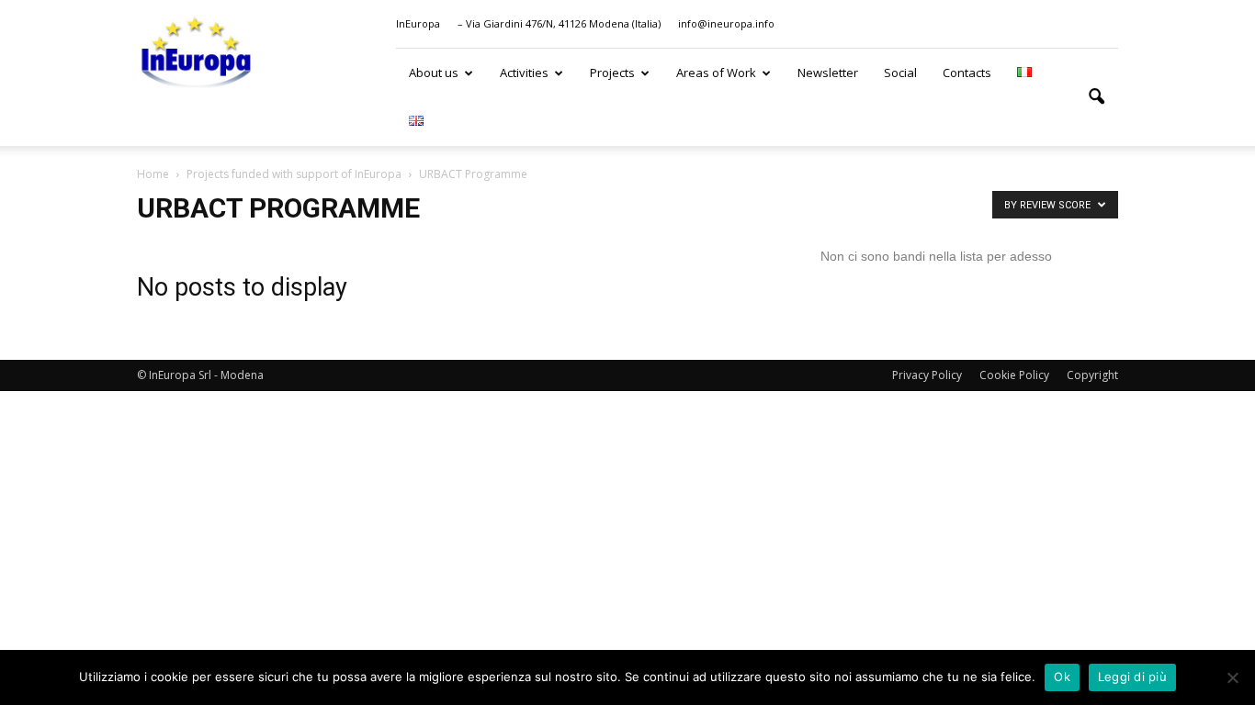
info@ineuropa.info (726, 23)
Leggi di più (1132, 676)
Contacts (967, 72)
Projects (612, 72)
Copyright (1092, 375)
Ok (1062, 676)
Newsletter (827, 72)
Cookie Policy (1014, 375)
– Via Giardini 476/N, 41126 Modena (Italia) (559, 23)
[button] (1096, 97)
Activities (524, 72)
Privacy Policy (927, 375)
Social (900, 72)
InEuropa (418, 23)
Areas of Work (716, 72)
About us (433, 72)
